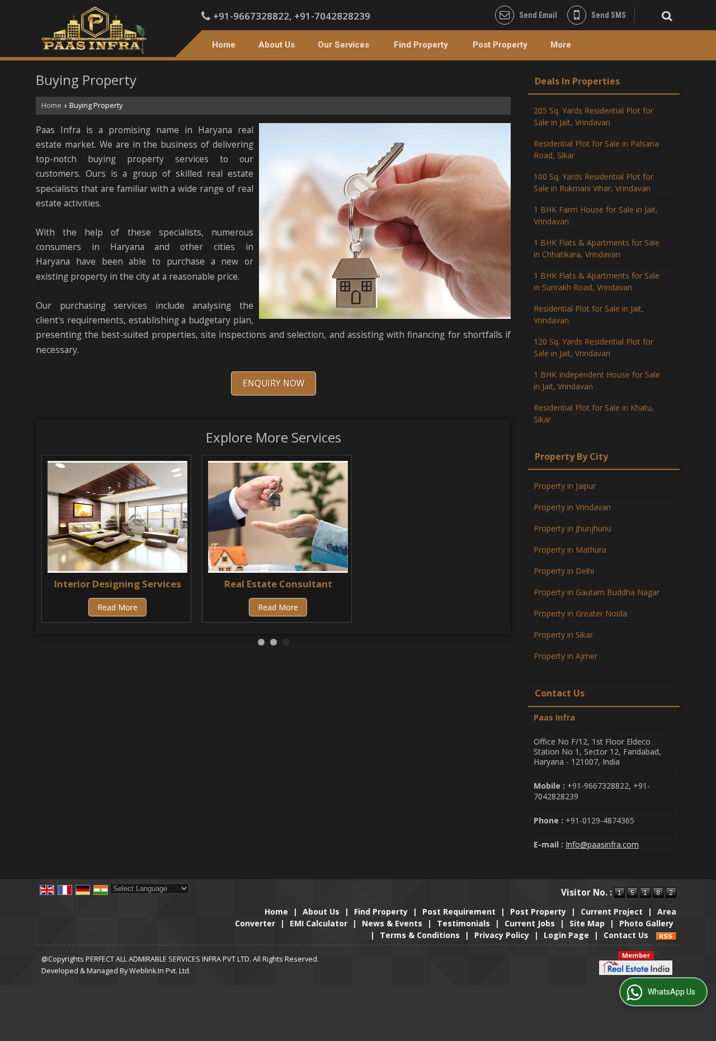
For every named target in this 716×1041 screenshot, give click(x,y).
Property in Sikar (563, 634)
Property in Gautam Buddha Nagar (597, 592)
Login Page (566, 935)
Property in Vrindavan (572, 507)
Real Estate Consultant (278, 583)
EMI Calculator (318, 923)
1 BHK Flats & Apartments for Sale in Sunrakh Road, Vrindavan (597, 281)
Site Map (587, 923)
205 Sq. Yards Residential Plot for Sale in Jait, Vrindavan (593, 116)
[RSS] (666, 935)
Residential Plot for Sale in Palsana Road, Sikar (596, 149)
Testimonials (463, 923)
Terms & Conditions (420, 935)
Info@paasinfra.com (602, 844)
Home (223, 45)
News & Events (392, 923)
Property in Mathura (570, 549)
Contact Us (626, 935)
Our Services (343, 45)
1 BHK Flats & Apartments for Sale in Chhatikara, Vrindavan (597, 248)
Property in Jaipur (565, 486)
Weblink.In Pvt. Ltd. (160, 971)
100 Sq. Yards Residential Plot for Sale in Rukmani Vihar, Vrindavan (593, 182)
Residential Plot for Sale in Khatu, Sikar (594, 413)
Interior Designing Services (117, 583)
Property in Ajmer (565, 656)
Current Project (612, 911)
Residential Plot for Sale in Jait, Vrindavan (589, 314)
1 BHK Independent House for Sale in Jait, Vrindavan (597, 380)
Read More (117, 607)
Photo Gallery (646, 923)
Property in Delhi (564, 571)
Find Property (421, 45)
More (560, 45)
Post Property (500, 45)
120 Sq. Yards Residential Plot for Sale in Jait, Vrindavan (593, 347)
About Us (276, 45)
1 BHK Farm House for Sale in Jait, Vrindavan (596, 215)
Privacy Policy (501, 935)
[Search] (665, 14)
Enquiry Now (273, 383)
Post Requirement (459, 911)
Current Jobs (530, 923)
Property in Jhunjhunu (572, 528)
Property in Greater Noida (580, 613)
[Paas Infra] (95, 30)
